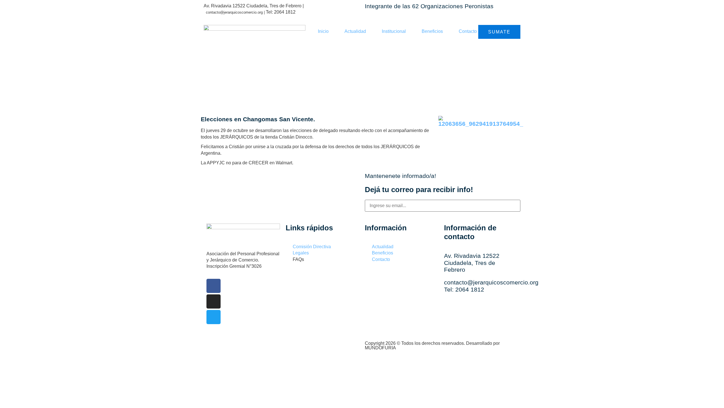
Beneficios (432, 31)
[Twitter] (213, 317)
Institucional (394, 31)
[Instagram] (213, 301)
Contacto (468, 31)
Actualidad (355, 31)
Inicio (323, 31)
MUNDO (380, 347)
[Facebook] (213, 286)
